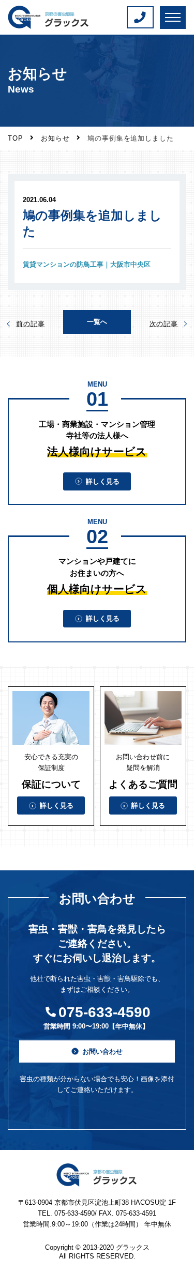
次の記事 (164, 324)
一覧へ (97, 322)
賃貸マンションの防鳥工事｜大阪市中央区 (87, 264)
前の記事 (30, 324)
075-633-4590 (104, 1012)
